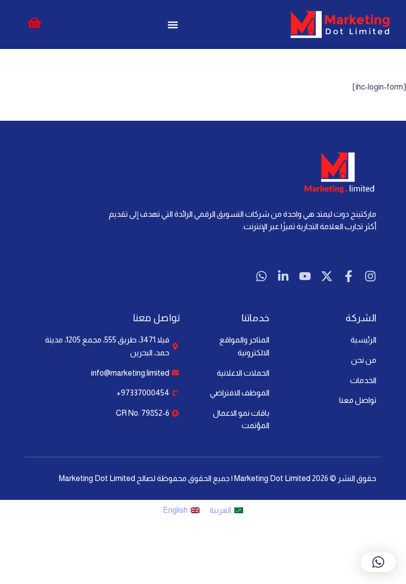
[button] (172, 24)
